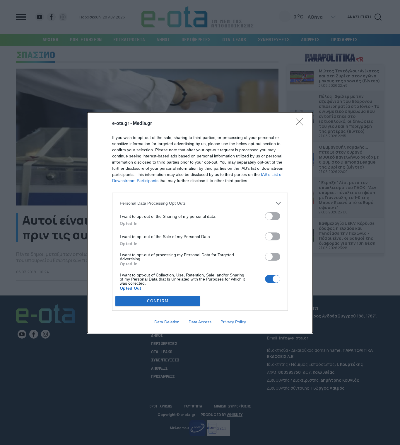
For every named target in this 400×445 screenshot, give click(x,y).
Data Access (200, 322)
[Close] (301, 123)
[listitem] (200, 203)
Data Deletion (167, 322)
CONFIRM (158, 301)
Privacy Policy (233, 322)
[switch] (272, 216)
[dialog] (200, 222)
